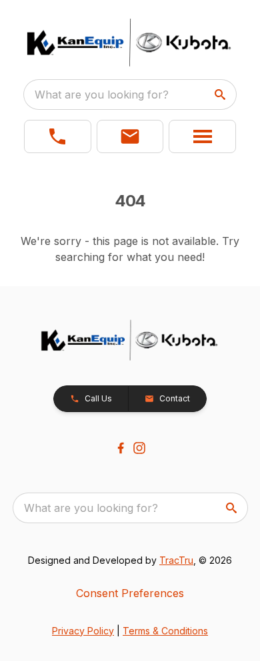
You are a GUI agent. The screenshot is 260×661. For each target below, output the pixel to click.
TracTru (176, 560)
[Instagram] (139, 448)
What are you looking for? (102, 94)
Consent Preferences (130, 593)
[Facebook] (120, 448)
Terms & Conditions (165, 630)
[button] (57, 136)
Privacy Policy (83, 630)
